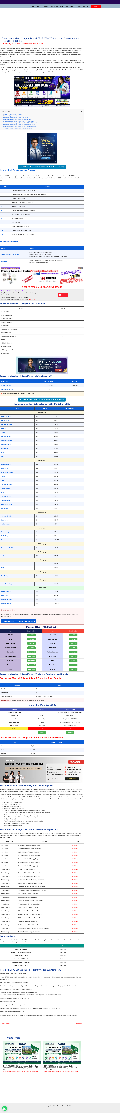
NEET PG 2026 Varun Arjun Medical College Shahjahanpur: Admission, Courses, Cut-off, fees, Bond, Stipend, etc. (60, 1067)
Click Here (75, 845)
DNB (66, 6)
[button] (96, 6)
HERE (33, 299)
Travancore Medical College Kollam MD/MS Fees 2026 (17, 119)
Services (85, 6)
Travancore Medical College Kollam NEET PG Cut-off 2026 (18, 121)
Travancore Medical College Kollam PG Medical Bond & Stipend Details (21, 123)
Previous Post (5, 1024)
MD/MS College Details (9, 44)
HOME (32, 6)
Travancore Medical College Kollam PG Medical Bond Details (19, 124)
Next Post (80, 1024)
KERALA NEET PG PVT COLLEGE (26, 44)
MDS (79, 6)
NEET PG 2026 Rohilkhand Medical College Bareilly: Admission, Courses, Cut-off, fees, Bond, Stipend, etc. (21, 1067)
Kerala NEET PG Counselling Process (12, 114)
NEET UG (72, 6)
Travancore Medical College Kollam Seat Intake (15, 117)
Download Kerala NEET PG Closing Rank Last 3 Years (19, 621)
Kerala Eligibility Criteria (11, 116)
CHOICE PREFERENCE (57, 6)
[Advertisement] (42, 20)
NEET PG (38, 6)
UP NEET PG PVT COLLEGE (22, 1071)
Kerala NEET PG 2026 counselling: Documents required (17, 128)
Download (31, 635)
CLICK (30, 299)
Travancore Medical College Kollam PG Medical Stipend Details (19, 126)
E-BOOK (46, 6)
